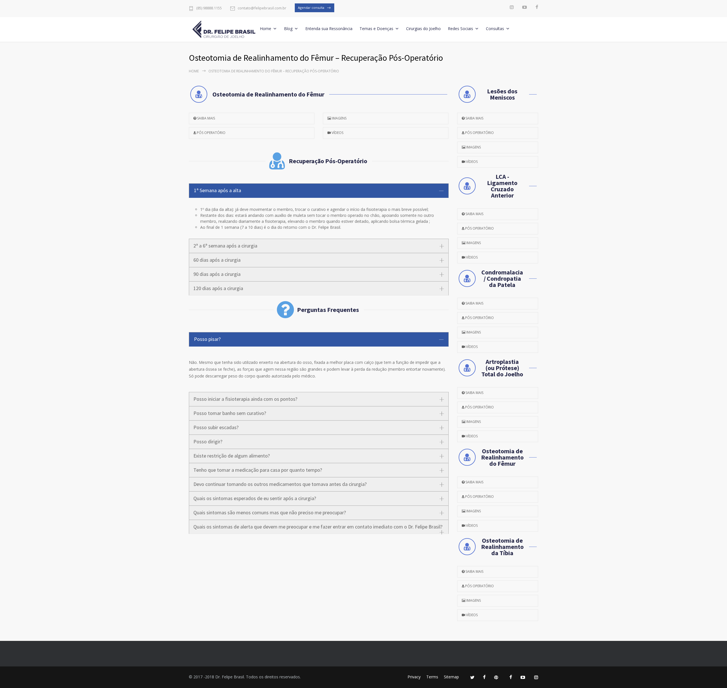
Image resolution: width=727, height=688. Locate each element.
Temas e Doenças (376, 28)
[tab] (319, 190)
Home (265, 28)
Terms (432, 676)
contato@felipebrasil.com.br (262, 8)
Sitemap (451, 676)
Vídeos (337, 132)
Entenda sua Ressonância (328, 28)
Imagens (338, 118)
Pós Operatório (210, 132)
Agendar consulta (311, 7)
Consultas (495, 28)
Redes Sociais (460, 28)
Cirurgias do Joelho (423, 28)
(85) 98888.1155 (209, 8)
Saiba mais (205, 118)
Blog (288, 28)
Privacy (414, 676)
